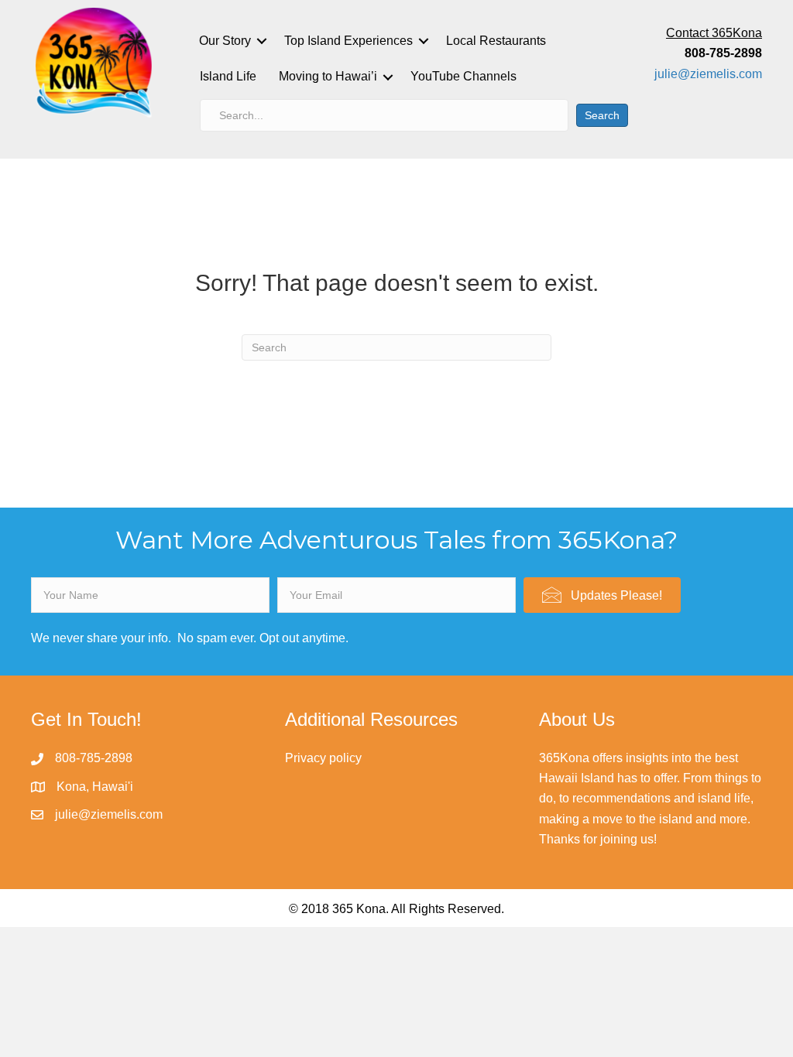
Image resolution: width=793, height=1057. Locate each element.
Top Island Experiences (348, 40)
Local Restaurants (496, 40)
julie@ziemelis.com (708, 73)
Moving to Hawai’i (328, 76)
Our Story (225, 40)
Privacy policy (323, 758)
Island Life (228, 76)
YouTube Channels (463, 76)
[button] (602, 595)
